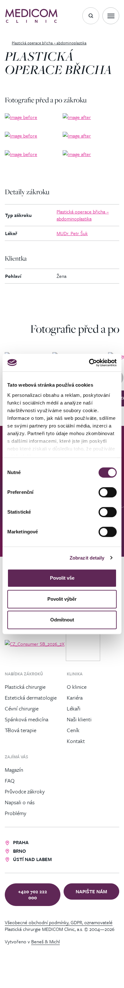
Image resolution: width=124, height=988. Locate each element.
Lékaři (73, 708)
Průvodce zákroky (25, 791)
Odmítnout (62, 619)
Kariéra (75, 697)
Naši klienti (79, 719)
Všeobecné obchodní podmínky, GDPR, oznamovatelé (59, 922)
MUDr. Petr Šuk (72, 233)
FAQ (10, 780)
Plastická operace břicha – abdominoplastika (83, 215)
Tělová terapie (20, 730)
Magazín (14, 769)
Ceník (73, 730)
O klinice (76, 686)
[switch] (108, 492)
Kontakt (76, 741)
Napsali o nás (20, 802)
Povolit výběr (62, 599)
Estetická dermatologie (31, 697)
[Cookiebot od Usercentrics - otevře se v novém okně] (89, 363)
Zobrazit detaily (87, 558)
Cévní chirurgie (21, 708)
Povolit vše (62, 578)
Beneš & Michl (45, 941)
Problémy (15, 813)
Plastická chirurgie (25, 686)
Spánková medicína (26, 719)
